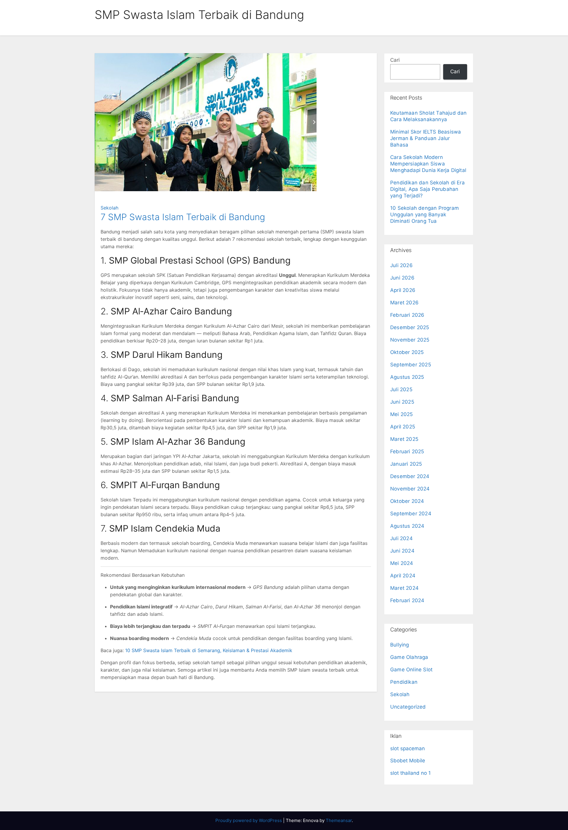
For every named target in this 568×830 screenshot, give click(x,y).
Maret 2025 (404, 439)
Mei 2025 (401, 414)
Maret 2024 (404, 588)
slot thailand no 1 (410, 773)
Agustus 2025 (407, 377)
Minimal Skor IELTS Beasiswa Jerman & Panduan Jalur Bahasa (425, 138)
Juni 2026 (402, 278)
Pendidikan (403, 682)
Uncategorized (408, 707)
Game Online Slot (411, 670)
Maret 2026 (404, 303)
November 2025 (410, 340)
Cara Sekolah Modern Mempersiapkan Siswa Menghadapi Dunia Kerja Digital (428, 163)
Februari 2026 (407, 315)
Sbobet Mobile (407, 761)
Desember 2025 (409, 327)
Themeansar (339, 820)
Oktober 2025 (407, 352)
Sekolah (109, 208)
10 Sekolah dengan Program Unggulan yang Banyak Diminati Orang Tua (424, 214)
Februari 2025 (407, 451)
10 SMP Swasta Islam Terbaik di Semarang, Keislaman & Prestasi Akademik (208, 650)
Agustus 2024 (407, 526)
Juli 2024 (401, 538)
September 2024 (410, 513)
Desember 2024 (410, 476)
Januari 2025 (406, 464)
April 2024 (402, 576)
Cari (395, 60)
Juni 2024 (402, 551)
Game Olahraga (409, 657)
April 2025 (402, 427)
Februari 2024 (407, 600)
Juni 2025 (402, 402)
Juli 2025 (401, 389)
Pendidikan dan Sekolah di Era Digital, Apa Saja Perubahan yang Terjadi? (427, 189)
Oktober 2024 (407, 501)
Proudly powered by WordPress (249, 820)
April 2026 (402, 290)
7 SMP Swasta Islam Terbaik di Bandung (183, 217)
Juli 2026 (401, 265)
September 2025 (410, 365)
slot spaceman (407, 748)
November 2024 (410, 489)
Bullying (399, 645)
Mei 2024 (401, 563)
